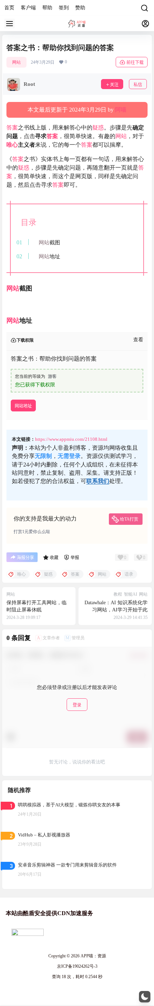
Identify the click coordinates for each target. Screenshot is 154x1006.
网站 (16, 62)
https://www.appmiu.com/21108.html (71, 439)
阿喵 (120, 110)
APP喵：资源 (93, 955)
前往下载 (135, 62)
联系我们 (97, 481)
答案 (12, 127)
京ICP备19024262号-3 (77, 966)
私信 (138, 84)
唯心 (12, 145)
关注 (114, 84)
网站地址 (23, 406)
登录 (77, 705)
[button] (144, 996)
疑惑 (98, 127)
